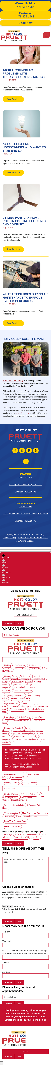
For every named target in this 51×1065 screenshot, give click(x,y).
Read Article (12, 99)
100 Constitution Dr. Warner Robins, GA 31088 (25, 514)
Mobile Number (25, 952)
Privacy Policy (9, 538)
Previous (8, 624)
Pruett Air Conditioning (13, 381)
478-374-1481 (25, 15)
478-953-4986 (25, 5)
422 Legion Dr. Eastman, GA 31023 (25, 484)
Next (19, 624)
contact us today (22, 413)
